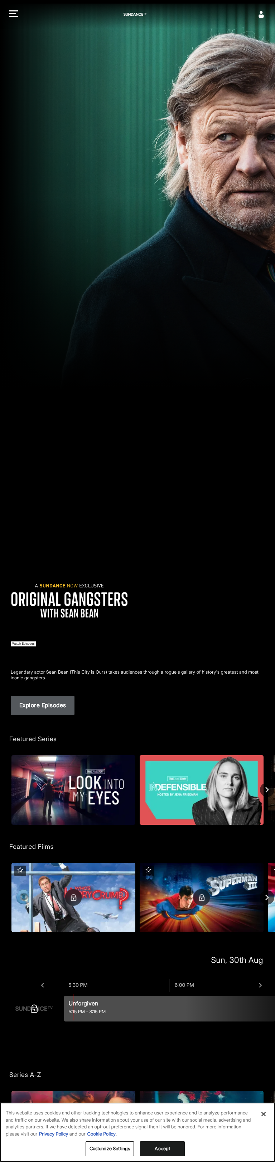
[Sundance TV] (35, 1008)
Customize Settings (110, 1148)
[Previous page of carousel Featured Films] (8, 897)
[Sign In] (261, 14)
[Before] (42, 985)
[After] (260, 985)
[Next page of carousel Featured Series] (267, 790)
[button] (13, 14)
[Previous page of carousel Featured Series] (8, 790)
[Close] (263, 1114)
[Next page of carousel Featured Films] (267, 897)
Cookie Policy (101, 1134)
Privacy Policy (53, 1134)
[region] (137, 1132)
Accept (162, 1148)
